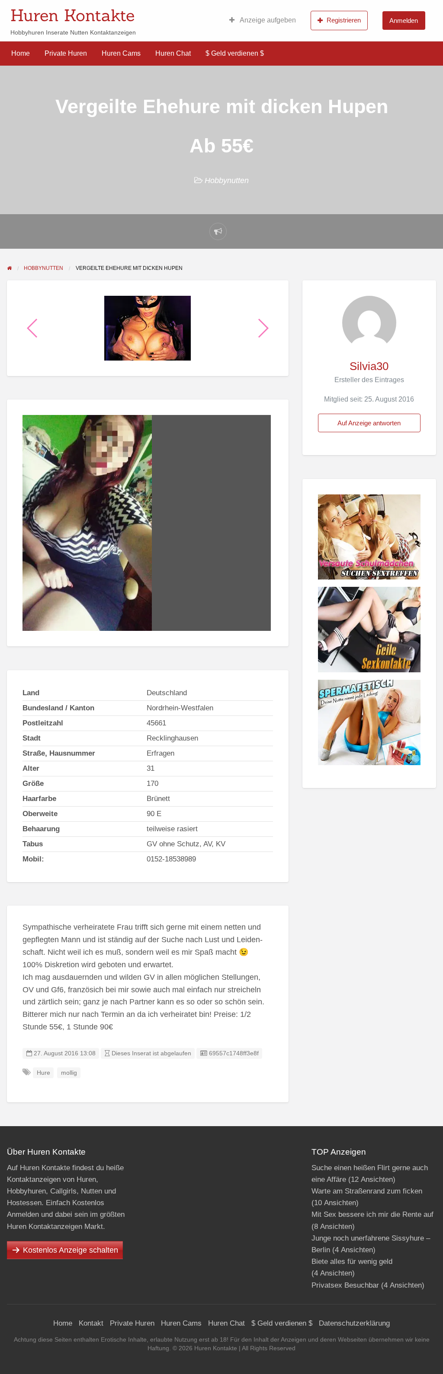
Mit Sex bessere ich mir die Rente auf (372, 1214)
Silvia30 (369, 366)
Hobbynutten (227, 180)
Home (20, 53)
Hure (43, 1073)
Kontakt (91, 1323)
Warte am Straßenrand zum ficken (366, 1191)
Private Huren (66, 53)
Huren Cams (121, 53)
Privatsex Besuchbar (345, 1285)
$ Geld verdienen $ (234, 53)
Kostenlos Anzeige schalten (70, 1250)
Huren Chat (173, 53)
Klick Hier (283, 12)
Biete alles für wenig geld (351, 1261)
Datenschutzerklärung (354, 1323)
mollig (69, 1073)
